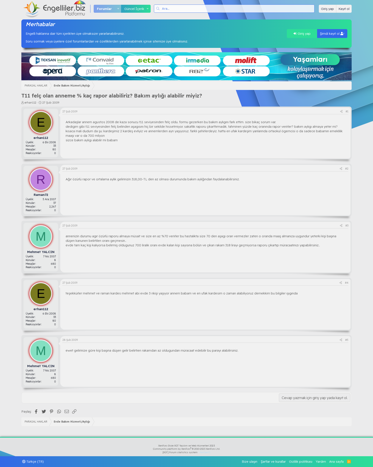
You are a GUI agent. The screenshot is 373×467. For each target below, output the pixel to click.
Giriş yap (304, 33)
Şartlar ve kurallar (273, 461)
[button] (118, 9)
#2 (346, 168)
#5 (346, 339)
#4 (346, 282)
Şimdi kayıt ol (330, 33)
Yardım (321, 461)
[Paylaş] (341, 111)
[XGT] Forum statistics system (186, 452)
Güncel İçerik (134, 9)
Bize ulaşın (249, 461)
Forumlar (104, 9)
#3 (346, 225)
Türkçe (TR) (34, 461)
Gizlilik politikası (300, 461)
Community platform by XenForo (186, 448)
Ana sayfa (336, 461)
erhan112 (30, 102)
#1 (347, 111)
